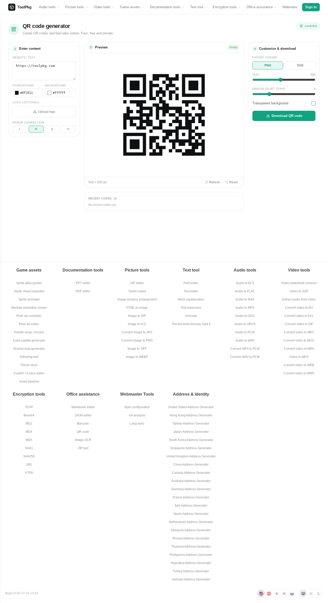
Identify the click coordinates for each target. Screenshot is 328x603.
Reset (233, 182)
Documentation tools (165, 7)
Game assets (130, 7)
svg (300, 65)
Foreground (23, 85)
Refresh (214, 182)
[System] (303, 593)
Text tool (196, 7)
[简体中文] (268, 593)
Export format (265, 57)
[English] (261, 593)
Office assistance (260, 7)
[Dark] (318, 593)
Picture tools (74, 7)
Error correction (28, 122)
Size (255, 74)
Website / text (24, 57)
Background (55, 85)
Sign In (311, 7)
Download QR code (287, 116)
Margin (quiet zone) (268, 88)
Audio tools (47, 7)
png (267, 65)
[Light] (310, 593)
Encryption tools (225, 7)
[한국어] (284, 593)
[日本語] (276, 593)
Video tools (102, 7)
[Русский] (291, 593)
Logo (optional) (26, 102)
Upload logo (46, 112)
